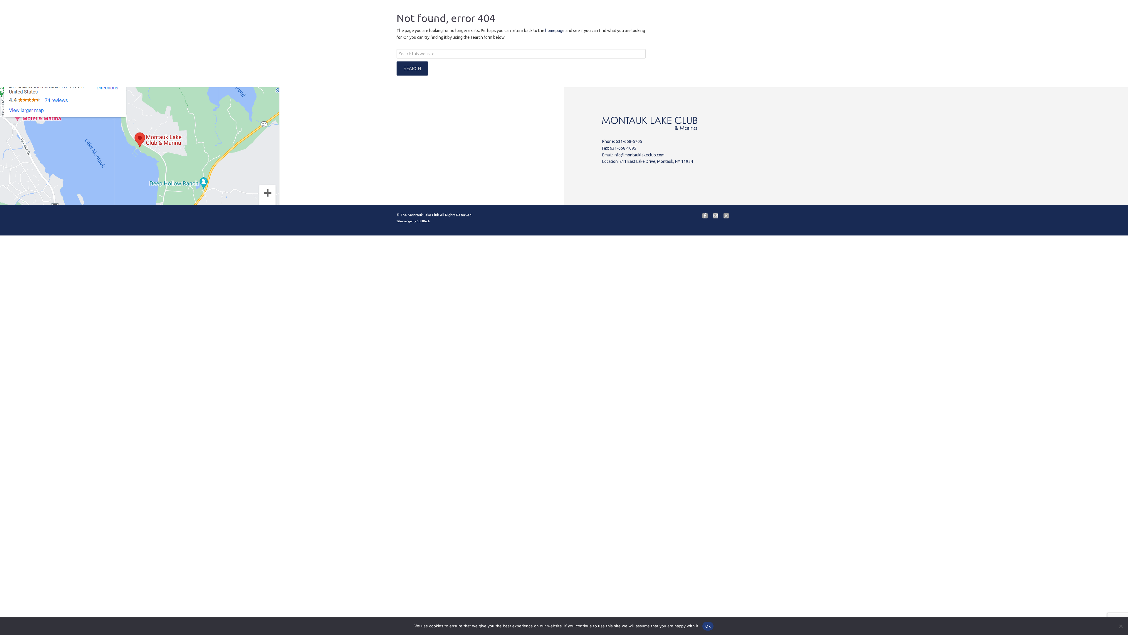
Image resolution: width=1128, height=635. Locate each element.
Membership (732, 12)
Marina (523, 13)
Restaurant (555, 13)
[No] (1121, 626)
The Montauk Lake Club (419, 215)
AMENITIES (591, 13)
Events (623, 13)
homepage (555, 30)
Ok (708, 626)
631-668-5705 (629, 141)
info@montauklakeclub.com (639, 155)
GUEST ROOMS (660, 13)
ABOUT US (492, 13)
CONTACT (698, 13)
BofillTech (423, 221)
